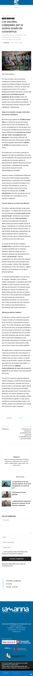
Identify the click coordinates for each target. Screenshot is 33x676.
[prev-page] (3, 510)
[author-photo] (16, 454)
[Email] (20, 47)
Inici (3, 15)
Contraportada (5, 486)
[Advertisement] (16, 10)
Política (8, 18)
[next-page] (6, 510)
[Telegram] (16, 47)
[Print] (25, 47)
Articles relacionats (8, 477)
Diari (13, 18)
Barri (3, 505)
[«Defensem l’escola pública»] (6, 494)
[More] (26, 418)
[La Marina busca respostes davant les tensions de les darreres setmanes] (6, 503)
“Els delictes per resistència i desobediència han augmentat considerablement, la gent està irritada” (25, 433)
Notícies (8, 15)
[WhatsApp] (12, 47)
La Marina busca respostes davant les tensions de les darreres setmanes (21, 503)
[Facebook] (4, 47)
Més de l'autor (20, 477)
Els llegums (5, 429)
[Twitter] (8, 47)
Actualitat (4, 496)
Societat (14, 15)
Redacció (6, 42)
